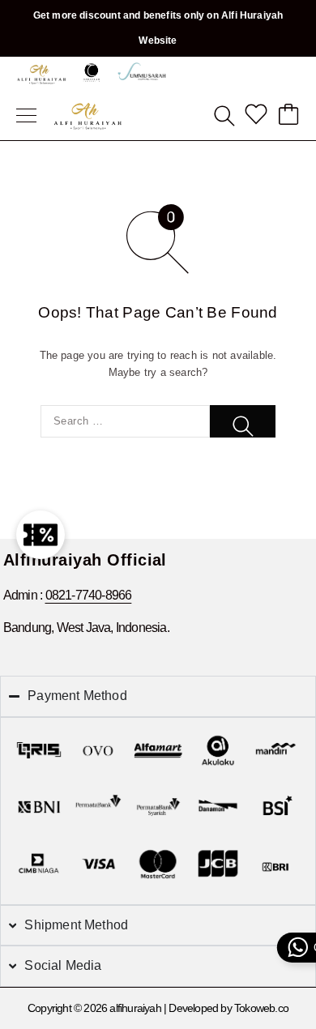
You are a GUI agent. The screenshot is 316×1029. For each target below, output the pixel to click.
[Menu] (26, 116)
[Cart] (288, 115)
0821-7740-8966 (88, 595)
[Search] (223, 116)
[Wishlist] (256, 115)
